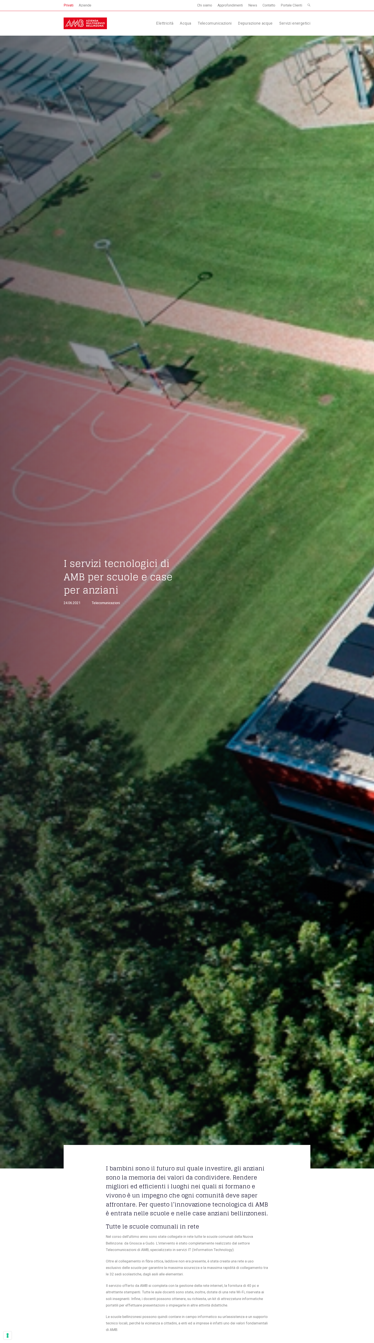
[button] (309, 5)
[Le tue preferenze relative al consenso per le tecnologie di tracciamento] (7, 1335)
